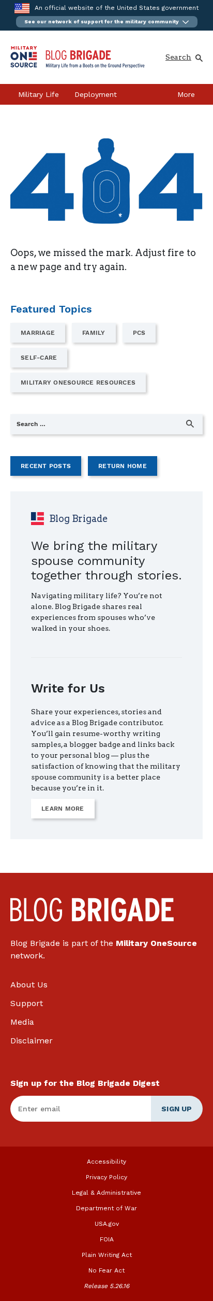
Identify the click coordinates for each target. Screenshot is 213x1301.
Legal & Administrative (106, 1192)
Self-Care (39, 357)
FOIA (107, 1239)
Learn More (62, 808)
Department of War (106, 1208)
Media (22, 1022)
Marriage (38, 332)
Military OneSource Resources (78, 382)
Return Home (122, 466)
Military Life (38, 94)
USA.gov (107, 1223)
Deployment (95, 94)
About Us (29, 984)
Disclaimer (31, 1040)
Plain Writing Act (107, 1254)
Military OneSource (156, 943)
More (186, 94)
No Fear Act (106, 1270)
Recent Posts (46, 466)
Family (93, 332)
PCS (139, 332)
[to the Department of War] (21, 8)
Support (26, 1003)
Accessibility (106, 1161)
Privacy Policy (106, 1177)
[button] (106, 21)
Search (178, 57)
